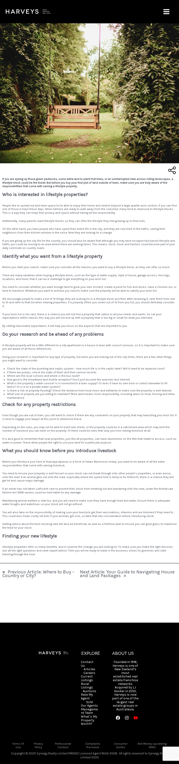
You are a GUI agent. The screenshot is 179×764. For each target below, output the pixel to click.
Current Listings (87, 678)
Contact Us (87, 663)
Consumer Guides (120, 745)
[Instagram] (127, 718)
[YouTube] (136, 718)
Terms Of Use (18, 745)
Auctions (89, 691)
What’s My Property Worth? (89, 720)
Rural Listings (87, 685)
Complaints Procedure (92, 745)
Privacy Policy (38, 745)
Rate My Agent (87, 696)
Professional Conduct (63, 745)
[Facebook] (118, 718)
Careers (89, 673)
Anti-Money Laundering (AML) (152, 745)
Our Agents (89, 706)
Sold (89, 702)
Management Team (89, 711)
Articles (89, 669)
